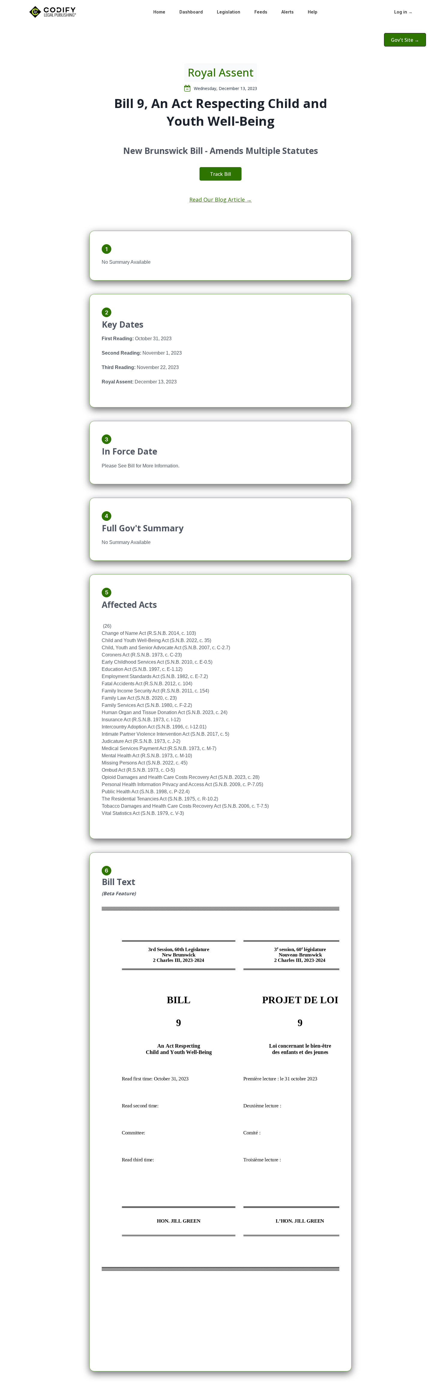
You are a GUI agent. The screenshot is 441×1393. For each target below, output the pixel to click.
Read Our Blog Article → (220, 199)
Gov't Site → (405, 40)
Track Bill (220, 174)
